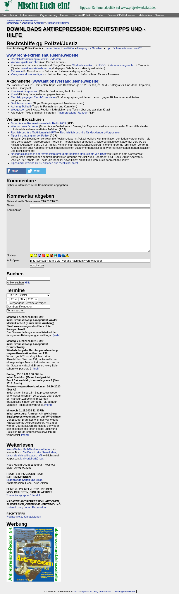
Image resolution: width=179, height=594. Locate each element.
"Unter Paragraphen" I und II (23, 495)
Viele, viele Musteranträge (26, 74)
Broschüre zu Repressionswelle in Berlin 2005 (38, 123)
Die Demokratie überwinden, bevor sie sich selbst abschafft (32, 454)
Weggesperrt (18, 109)
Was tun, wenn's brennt (24, 126)
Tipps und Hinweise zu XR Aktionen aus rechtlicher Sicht (44, 163)
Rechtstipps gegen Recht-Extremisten (33, 97)
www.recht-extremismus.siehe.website (42, 55)
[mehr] (56, 335)
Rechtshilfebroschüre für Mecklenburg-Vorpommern (90, 132)
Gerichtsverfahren (21, 103)
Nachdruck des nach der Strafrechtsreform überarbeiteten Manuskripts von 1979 (58, 153)
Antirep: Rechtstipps (57, 22)
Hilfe (27, 282)
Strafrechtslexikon (82, 65)
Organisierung (48, 15)
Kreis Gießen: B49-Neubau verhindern (29, 449)
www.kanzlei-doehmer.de (36, 68)
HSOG (101, 65)
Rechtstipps (31, 20)
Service (159, 15)
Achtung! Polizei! (21, 106)
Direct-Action (9, 15)
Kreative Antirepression (24, 91)
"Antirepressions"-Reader (72, 112)
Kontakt (76, 591)
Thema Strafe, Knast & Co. (59, 48)
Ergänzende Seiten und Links (25, 480)
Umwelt (64, 15)
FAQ (96, 591)
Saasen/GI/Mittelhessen (121, 15)
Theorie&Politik (81, 15)
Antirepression (28, 15)
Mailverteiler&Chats (32, 458)
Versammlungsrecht (121, 65)
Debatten (98, 15)
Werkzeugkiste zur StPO (25, 62)
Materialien (145, 15)
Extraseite (17, 71)
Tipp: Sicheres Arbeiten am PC (124, 48)
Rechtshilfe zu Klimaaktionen (24, 516)
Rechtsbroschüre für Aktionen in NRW (33, 132)
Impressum (86, 591)
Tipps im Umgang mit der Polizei (30, 135)
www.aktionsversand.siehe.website (65, 81)
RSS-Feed (105, 591)
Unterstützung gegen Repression (26, 507)
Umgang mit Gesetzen (90, 48)
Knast (14, 94)
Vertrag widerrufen (125, 591)
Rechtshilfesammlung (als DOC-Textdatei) (36, 59)
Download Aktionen (33, 22)
